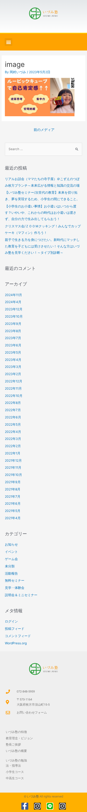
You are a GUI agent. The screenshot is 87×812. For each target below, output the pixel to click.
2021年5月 (12, 511)
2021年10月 (13, 475)
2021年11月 (13, 467)
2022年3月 (13, 439)
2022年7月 (13, 410)
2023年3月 (13, 367)
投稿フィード (14, 629)
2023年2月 (13, 374)
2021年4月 (13, 518)
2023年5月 (13, 352)
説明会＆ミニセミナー (21, 595)
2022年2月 (13, 446)
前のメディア (44, 130)
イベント (11, 552)
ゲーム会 (11, 559)
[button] (8, 42)
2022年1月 (12, 453)
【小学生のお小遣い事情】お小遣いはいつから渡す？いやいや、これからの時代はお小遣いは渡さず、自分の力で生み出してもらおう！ (40, 212)
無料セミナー (14, 580)
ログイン (11, 621)
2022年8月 (13, 403)
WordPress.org (16, 643)
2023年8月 (13, 331)
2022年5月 (13, 424)
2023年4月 (13, 360)
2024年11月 (13, 295)
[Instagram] (37, 806)
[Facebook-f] (24, 806)
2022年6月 (13, 417)
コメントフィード (18, 636)
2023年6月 (13, 345)
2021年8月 (12, 489)
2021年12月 (13, 460)
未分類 (10, 566)
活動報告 (11, 573)
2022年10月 (14, 396)
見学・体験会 (14, 588)
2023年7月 (13, 338)
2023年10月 (14, 316)
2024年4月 (13, 302)
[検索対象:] (43, 149)
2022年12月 (13, 381)
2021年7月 (12, 496)
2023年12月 (14, 309)
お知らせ (11, 544)
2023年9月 (13, 324)
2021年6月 (13, 503)
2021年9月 (13, 482)
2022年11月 (13, 388)
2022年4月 (13, 432)
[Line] (49, 806)
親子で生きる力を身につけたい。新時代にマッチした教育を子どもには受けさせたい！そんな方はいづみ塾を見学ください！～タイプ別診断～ (42, 246)
